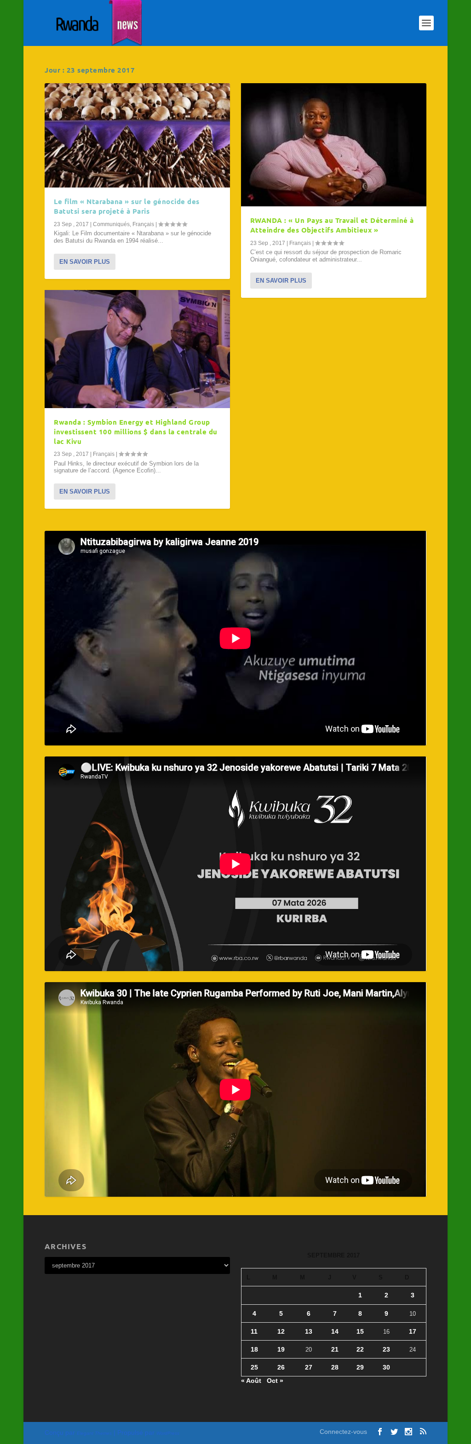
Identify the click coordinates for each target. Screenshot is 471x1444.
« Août (251, 1380)
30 (386, 1367)
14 (335, 1331)
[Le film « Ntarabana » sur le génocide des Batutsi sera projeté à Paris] (137, 135)
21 (335, 1349)
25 (254, 1367)
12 (281, 1331)
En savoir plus (84, 261)
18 (254, 1349)
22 (360, 1349)
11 (254, 1331)
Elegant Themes (94, 1433)
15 (360, 1331)
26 (281, 1367)
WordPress (167, 1433)
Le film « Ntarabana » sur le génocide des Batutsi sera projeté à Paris (127, 206)
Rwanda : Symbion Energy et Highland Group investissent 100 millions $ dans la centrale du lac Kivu (136, 431)
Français (143, 224)
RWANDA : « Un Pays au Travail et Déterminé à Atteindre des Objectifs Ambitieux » (332, 225)
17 (412, 1331)
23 (386, 1349)
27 (308, 1367)
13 (308, 1331)
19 (281, 1349)
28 (335, 1367)
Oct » (275, 1380)
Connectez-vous (343, 1431)
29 (360, 1367)
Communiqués (111, 224)
